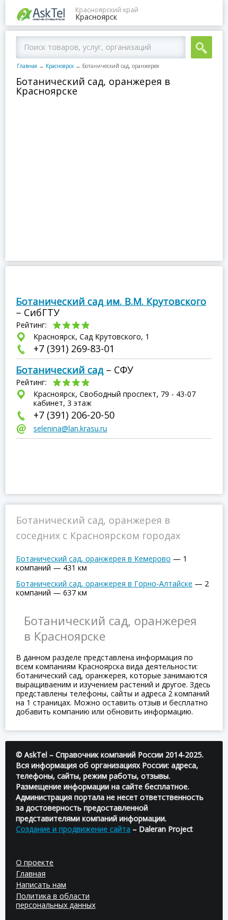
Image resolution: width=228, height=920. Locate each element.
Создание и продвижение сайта (73, 829)
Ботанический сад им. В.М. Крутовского (111, 301)
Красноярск (60, 66)
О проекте (35, 862)
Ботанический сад (59, 369)
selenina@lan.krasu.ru (70, 428)
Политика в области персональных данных (55, 900)
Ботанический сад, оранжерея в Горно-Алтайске (104, 583)
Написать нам (41, 885)
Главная (27, 66)
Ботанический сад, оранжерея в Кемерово (93, 558)
